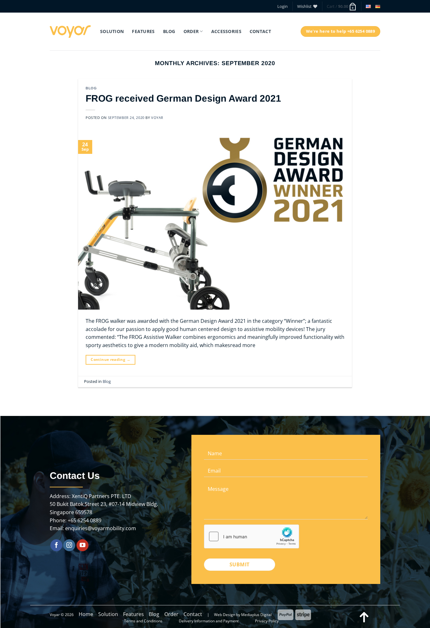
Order (171, 614)
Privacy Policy (267, 621)
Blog (91, 88)
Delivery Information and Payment (209, 621)
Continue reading (110, 359)
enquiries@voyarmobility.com (100, 528)
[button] (282, 6)
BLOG (169, 31)
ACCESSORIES (226, 31)
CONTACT (260, 31)
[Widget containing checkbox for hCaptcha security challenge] (251, 536)
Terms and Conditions (143, 621)
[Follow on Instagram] (69, 545)
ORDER (191, 31)
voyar (157, 117)
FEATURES (143, 31)
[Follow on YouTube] (82, 545)
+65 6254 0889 (84, 520)
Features (133, 614)
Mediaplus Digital (256, 614)
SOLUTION (112, 31)
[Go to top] (364, 616)
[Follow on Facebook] (56, 545)
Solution (108, 614)
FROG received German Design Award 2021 (183, 98)
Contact (193, 614)
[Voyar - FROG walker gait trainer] (70, 31)
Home (86, 614)
